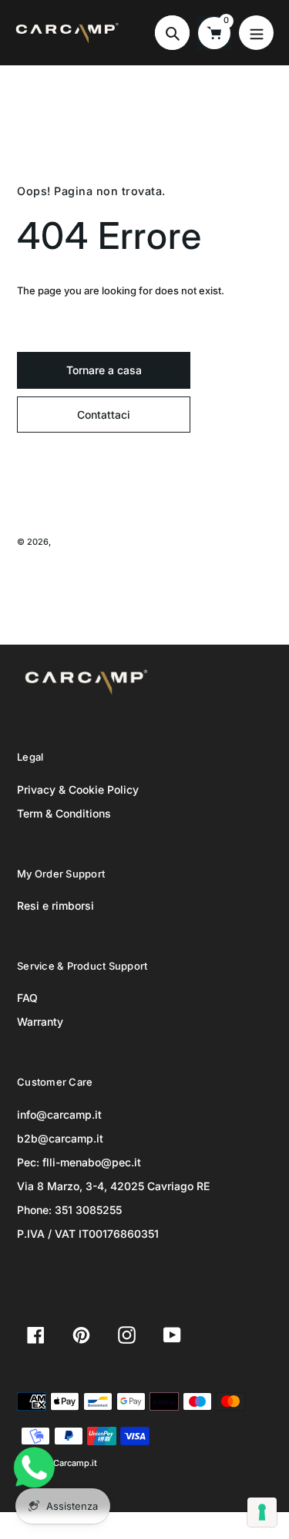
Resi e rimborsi (55, 905)
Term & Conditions (64, 813)
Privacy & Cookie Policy (78, 789)
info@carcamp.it (59, 1114)
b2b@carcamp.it (60, 1138)
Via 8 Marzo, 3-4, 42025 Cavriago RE (113, 1185)
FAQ (27, 997)
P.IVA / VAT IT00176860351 (88, 1233)
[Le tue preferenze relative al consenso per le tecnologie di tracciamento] (262, 1512)
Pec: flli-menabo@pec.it (79, 1162)
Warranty (40, 1021)
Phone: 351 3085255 (69, 1209)
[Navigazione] (256, 32)
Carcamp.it (75, 541)
